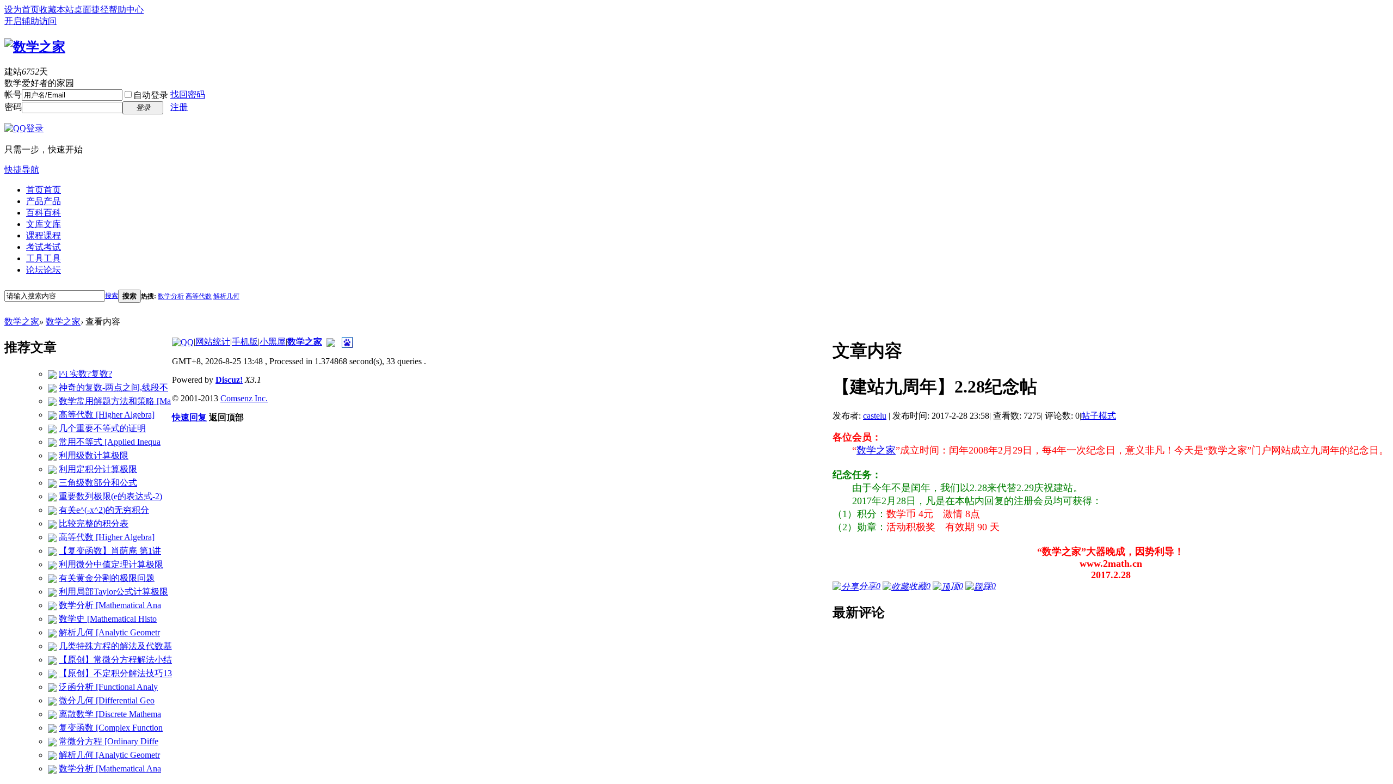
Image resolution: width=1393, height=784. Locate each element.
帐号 (13, 94)
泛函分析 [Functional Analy (108, 686)
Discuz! (229, 379)
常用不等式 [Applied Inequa (110, 441)
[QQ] (183, 341)
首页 (43, 189)
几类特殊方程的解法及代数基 (115, 646)
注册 (179, 107)
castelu (874, 415)
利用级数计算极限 (93, 455)
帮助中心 (126, 9)
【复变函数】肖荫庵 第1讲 (110, 550)
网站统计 (212, 341)
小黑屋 (273, 341)
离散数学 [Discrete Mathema (110, 714)
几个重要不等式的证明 (102, 428)
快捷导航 (21, 169)
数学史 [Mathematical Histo (108, 618)
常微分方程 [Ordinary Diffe (108, 741)
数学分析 (171, 296)
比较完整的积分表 (93, 523)
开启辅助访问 (30, 21)
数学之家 (21, 321)
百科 (43, 212)
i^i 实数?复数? (85, 373)
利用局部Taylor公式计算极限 (113, 591)
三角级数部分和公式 (98, 482)
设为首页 (21, 9)
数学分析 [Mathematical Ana (110, 605)
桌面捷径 (91, 9)
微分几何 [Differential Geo (107, 700)
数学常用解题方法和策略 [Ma (115, 401)
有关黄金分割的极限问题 (107, 578)
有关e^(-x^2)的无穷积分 (104, 509)
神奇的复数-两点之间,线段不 (113, 387)
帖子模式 (1098, 415)
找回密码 (187, 94)
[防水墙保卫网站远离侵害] (330, 341)
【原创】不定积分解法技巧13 (115, 673)
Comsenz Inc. (244, 398)
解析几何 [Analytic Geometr (109, 632)
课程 (43, 235)
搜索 (111, 295)
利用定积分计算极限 (98, 469)
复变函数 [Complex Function (111, 727)
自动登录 (150, 95)
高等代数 (199, 296)
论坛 (43, 269)
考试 (43, 247)
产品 (43, 201)
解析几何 (226, 296)
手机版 (245, 341)
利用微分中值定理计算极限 (111, 564)
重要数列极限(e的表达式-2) (110, 496)
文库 (43, 224)
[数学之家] (34, 45)
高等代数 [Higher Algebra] (107, 414)
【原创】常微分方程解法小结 (115, 659)
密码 (13, 107)
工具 (43, 258)
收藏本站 (56, 9)
